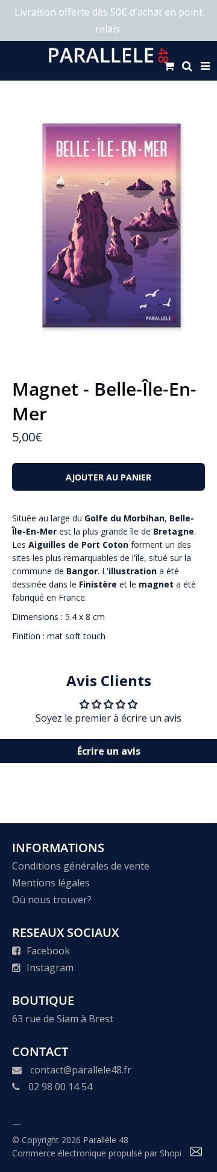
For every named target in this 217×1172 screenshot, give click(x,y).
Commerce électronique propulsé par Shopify (100, 1153)
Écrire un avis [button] (108, 751)
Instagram (50, 967)
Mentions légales (51, 882)
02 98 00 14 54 (60, 1086)
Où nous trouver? (52, 899)
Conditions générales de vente (80, 866)
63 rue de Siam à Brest (62, 1018)
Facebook (48, 950)
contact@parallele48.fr (80, 1069)
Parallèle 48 (105, 1140)
